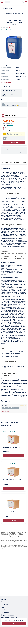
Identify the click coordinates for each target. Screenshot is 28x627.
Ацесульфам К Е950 (8, 512)
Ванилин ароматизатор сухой (11, 447)
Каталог (11, 6)
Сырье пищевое (20, 6)
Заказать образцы (10, 115)
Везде (6, 2)
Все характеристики (6, 82)
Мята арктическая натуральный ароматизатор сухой (12, 480)
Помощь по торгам (6, 602)
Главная (3, 6)
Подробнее (5, 411)
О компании (4, 604)
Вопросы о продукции (7, 615)
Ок (14, 623)
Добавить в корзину (14, 142)
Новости (3, 609)
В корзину (13, 456)
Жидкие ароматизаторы (7, 10)
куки (12, 620)
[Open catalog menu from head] (2, 2)
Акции (3, 607)
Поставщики (5, 612)
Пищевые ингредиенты (7, 8)
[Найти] (22, 2)
